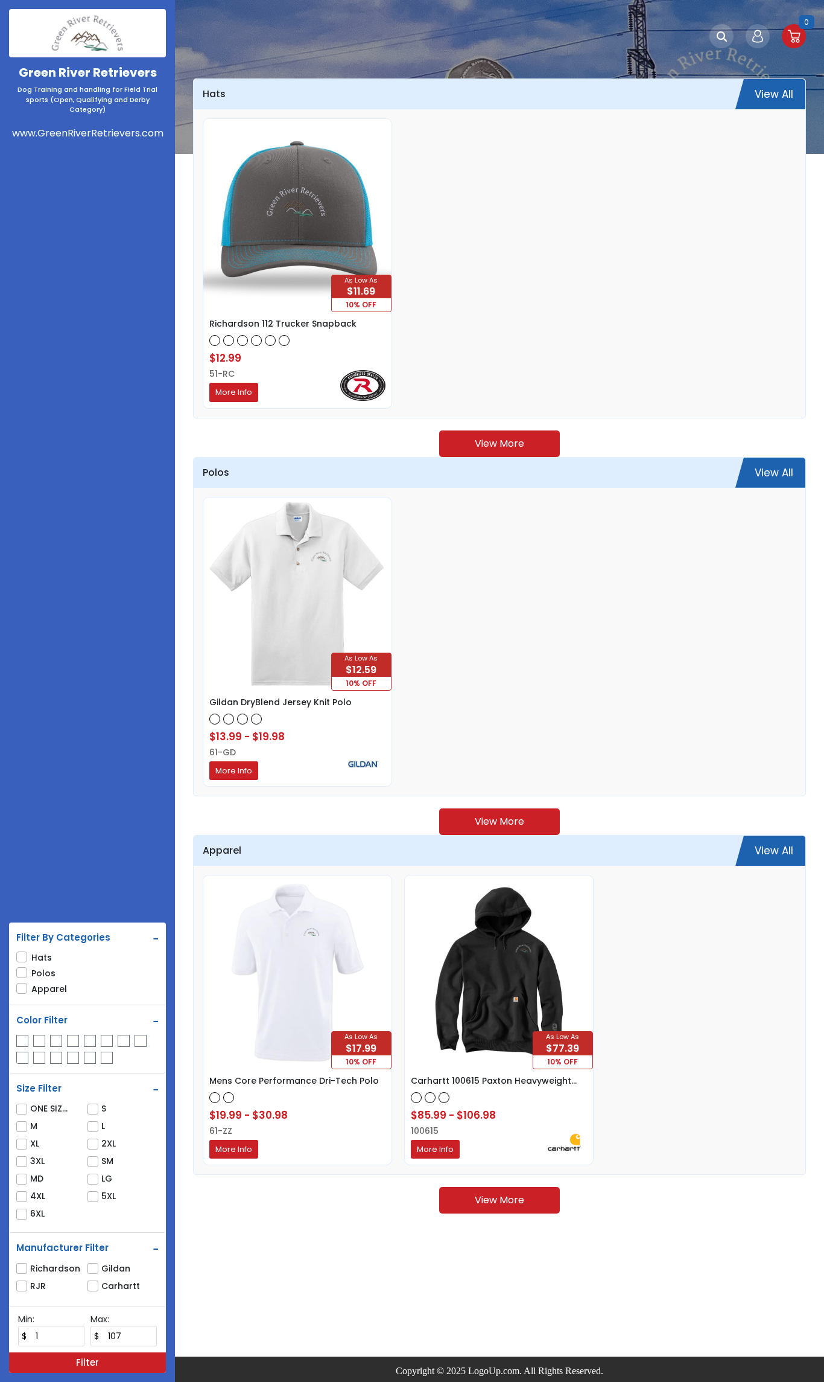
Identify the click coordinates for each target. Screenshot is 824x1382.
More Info (233, 392)
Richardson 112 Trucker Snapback (283, 323)
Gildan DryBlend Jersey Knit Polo (280, 702)
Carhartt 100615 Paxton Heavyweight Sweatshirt (491, 1080)
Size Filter (39, 1089)
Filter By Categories (63, 938)
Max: (99, 1319)
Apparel (49, 989)
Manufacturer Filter (62, 1248)
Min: (26, 1319)
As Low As (361, 280)
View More (499, 443)
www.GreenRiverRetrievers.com (87, 133)
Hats (41, 958)
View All (774, 94)
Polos (43, 973)
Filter (87, 1362)
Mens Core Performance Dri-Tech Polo (294, 1080)
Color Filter (42, 1020)
